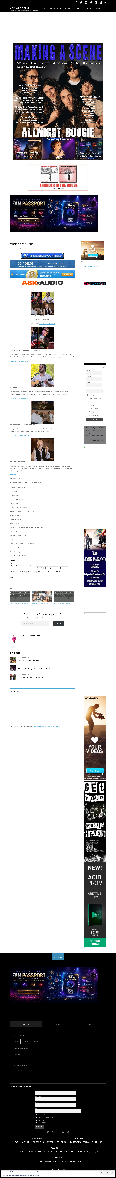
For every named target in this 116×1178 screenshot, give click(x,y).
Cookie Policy (35, 1175)
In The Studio (36, 1142)
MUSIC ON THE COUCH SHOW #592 (30, 677)
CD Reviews (61, 1142)
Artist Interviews (74, 1142)
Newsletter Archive (85, 1152)
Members (56, 1161)
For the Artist (55, 8)
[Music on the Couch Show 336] (64, 596)
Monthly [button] (58, 1024)
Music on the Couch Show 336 (63, 603)
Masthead (38, 1152)
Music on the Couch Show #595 (28, 660)
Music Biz (25, 1142)
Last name (38, 1096)
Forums (48, 1161)
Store (89, 8)
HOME (43, 8)
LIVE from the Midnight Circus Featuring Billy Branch (35, 669)
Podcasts (20, 666)
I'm (36, 1108)
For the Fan (69, 8)
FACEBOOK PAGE (24, 361)
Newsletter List (42, 1115)
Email (37, 1102)
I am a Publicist (42, 1123)
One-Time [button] (26, 1024)
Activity (40, 1161)
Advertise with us (26, 1152)
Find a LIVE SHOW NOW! (67, 1152)
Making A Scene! (57, 1169)
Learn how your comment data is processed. (47, 726)
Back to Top (58, 957)
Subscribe (58, 623)
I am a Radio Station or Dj (45, 1117)
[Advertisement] (58, 26)
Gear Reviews (48, 1142)
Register (72, 1161)
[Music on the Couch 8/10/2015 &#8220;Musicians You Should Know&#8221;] (42, 596)
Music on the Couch (22, 244)
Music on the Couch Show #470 (19, 603)
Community (99, 8)
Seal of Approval (50, 1152)
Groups (64, 1161)
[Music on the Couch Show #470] (20, 596)
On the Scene (97, 1142)
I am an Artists (42, 1120)
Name (37, 1090)
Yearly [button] (90, 1024)
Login (79, 1161)
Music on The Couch (24, 657)
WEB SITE (13, 361)
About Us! (80, 8)
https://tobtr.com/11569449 (47, 324)
